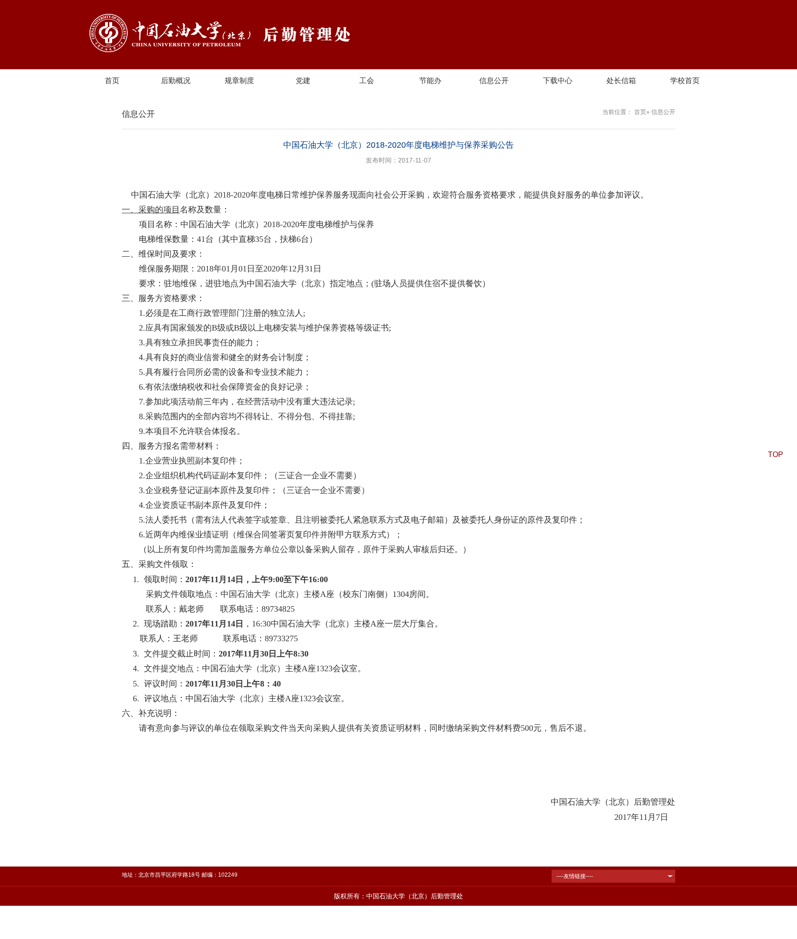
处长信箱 (621, 80)
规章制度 (239, 80)
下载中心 (557, 80)
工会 (366, 80)
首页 (112, 80)
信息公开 (494, 80)
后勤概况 (175, 80)
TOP (775, 454)
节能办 (430, 80)
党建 (303, 80)
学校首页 (685, 80)
